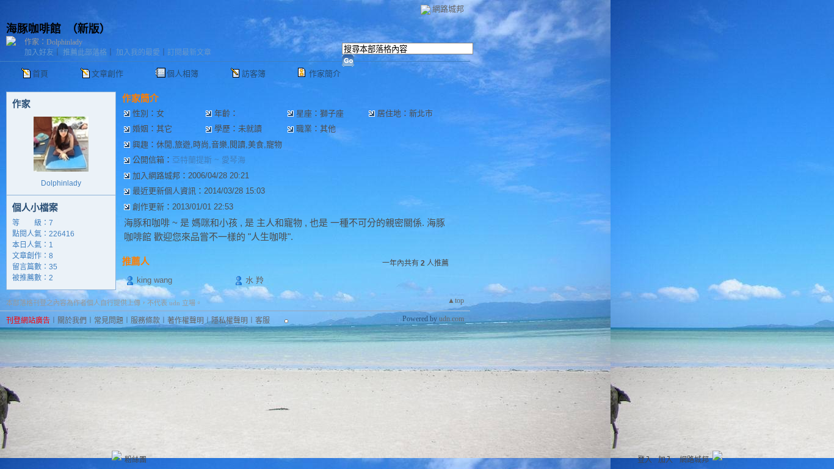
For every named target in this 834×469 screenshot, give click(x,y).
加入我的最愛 (138, 52)
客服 (262, 320)
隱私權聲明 (229, 320)
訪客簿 (254, 73)
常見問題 (108, 320)
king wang (154, 280)
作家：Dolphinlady (53, 42)
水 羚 (254, 280)
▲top (456, 300)
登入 (644, 460)
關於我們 (72, 320)
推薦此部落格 (85, 52)
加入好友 (39, 52)
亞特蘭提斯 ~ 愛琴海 (208, 159)
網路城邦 (448, 8)
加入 (665, 460)
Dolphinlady (61, 183)
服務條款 (145, 320)
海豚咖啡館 (33, 29)
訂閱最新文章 (189, 52)
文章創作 (107, 73)
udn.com (451, 318)
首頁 (40, 73)
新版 (89, 29)
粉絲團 (136, 460)
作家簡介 (325, 73)
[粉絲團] (116, 455)
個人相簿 (182, 73)
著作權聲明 (185, 320)
